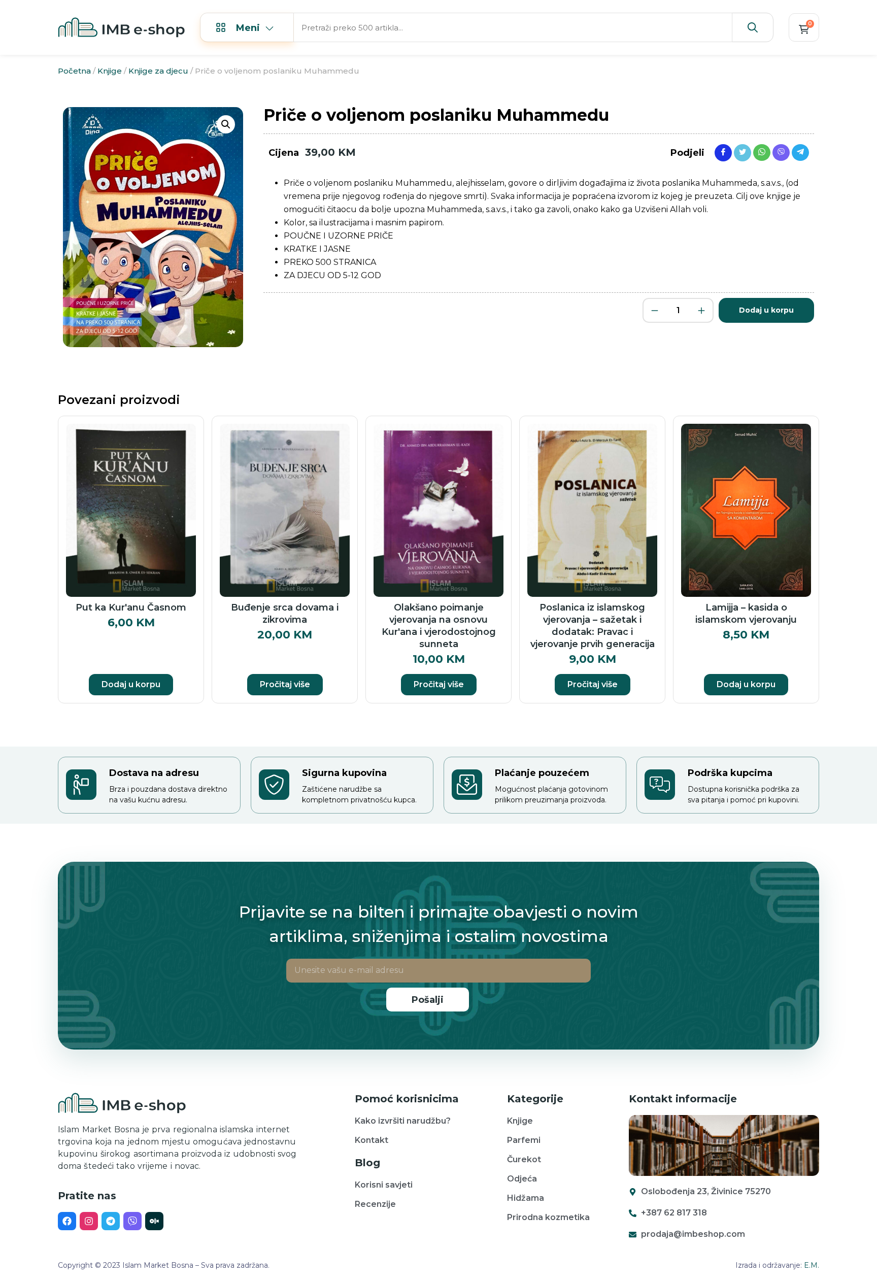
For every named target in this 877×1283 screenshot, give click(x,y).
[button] (226, 124)
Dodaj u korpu (766, 310)
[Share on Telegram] (800, 152)
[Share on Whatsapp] (761, 152)
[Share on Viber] (781, 152)
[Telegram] (111, 1221)
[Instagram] (89, 1221)
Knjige (109, 71)
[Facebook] (67, 1221)
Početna (74, 71)
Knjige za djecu (158, 71)
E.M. (811, 1265)
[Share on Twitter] (742, 152)
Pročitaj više (285, 684)
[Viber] (132, 1221)
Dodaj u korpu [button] (131, 684)
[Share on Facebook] (723, 152)
